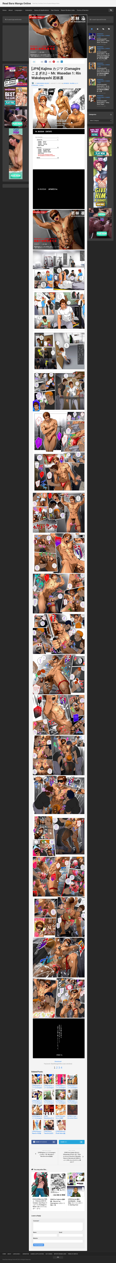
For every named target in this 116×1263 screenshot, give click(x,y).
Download (58, 1061)
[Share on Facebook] (44, 62)
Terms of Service (82, 10)
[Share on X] (36, 62)
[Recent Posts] (92, 29)
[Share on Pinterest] (52, 62)
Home (5, 10)
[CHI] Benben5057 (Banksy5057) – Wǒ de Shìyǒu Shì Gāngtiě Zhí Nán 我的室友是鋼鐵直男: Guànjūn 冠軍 (103, 72)
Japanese (66, 83)
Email (60, 1232)
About (11, 10)
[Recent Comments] (103, 29)
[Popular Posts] (97, 29)
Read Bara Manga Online (17, 3)
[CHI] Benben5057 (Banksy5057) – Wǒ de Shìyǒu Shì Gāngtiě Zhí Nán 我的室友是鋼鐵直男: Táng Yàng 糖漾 (103, 55)
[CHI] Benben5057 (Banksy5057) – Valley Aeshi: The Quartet (103, 40)
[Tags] (109, 29)
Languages (18, 10)
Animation (28, 10)
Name (34, 1232)
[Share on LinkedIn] (60, 62)
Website (35, 1238)
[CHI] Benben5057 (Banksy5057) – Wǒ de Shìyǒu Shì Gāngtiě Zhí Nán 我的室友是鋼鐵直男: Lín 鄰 (103, 88)
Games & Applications (41, 10)
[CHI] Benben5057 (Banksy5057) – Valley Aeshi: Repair (103, 102)
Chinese (107, 35)
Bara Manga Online (43, 83)
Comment (36, 1221)
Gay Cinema (55, 10)
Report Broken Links (68, 10)
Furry (99, 37)
